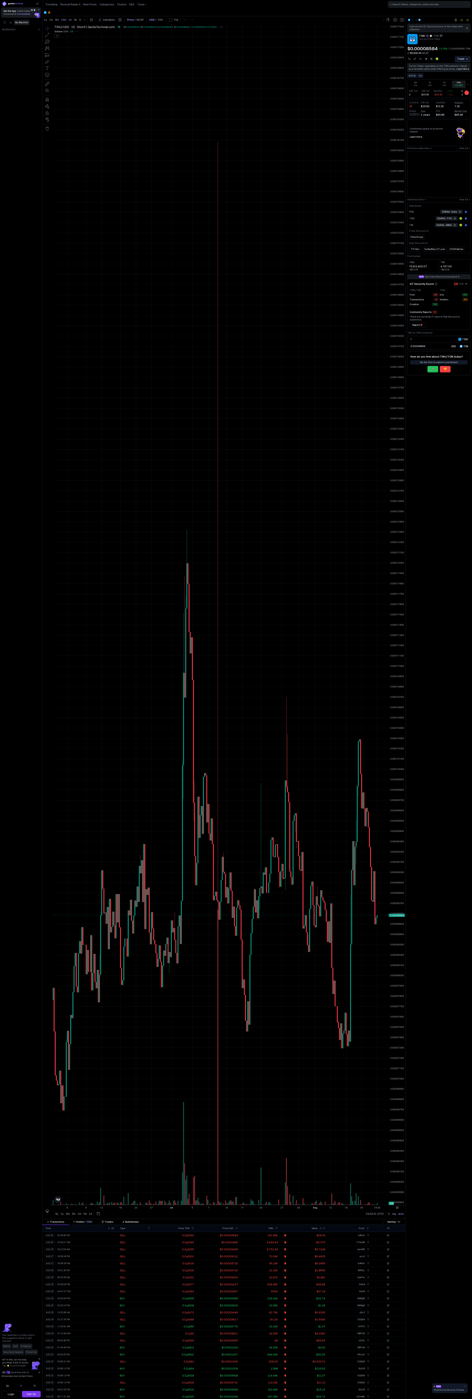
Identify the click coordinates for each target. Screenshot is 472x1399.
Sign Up (31, 1394)
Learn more (463, 69)
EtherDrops (417, 237)
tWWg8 (361, 1298)
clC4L (362, 1340)
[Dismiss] (38, 9)
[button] (109, 1228)
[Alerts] (21, 1385)
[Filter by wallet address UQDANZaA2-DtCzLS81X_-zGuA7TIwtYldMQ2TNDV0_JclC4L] (367, 1340)
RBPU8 (361, 1333)
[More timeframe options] (467, 84)
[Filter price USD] (236, 1228)
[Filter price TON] (192, 1228)
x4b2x (361, 1235)
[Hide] (466, 284)
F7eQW (361, 1242)
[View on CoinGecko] (437, 59)
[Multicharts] (7, 1385)
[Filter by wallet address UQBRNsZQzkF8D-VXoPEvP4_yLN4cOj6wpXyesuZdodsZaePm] (367, 1277)
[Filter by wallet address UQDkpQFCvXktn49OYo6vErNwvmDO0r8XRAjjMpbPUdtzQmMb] (367, 1396)
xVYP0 (361, 1326)
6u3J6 (362, 1368)
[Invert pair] (441, 35)
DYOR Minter (457, 249)
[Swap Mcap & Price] (408, 53)
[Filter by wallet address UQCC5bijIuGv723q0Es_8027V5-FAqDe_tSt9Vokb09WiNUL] (367, 1270)
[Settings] (35, 1385)
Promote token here (418, 148)
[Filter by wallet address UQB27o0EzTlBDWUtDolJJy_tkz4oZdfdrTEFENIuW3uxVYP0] (367, 1326)
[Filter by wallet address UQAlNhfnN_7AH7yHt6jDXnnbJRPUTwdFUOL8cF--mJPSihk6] (367, 1284)
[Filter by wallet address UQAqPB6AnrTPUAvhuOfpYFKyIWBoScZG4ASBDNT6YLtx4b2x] (367, 1235)
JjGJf (362, 1312)
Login (11, 1394)
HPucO (361, 1354)
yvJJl (362, 1256)
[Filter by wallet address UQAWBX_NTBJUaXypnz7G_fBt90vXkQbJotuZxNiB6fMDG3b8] (367, 1319)
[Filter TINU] (276, 1228)
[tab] (55, 1222)
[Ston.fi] (419, 20)
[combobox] (429, 4)
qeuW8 (361, 1249)
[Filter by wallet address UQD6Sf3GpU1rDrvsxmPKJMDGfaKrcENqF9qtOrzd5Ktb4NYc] (367, 1263)
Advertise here (415, 199)
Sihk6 (362, 1284)
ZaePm (361, 1277)
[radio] (453, 346)
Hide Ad (463, 148)
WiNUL (361, 1270)
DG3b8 (361, 1319)
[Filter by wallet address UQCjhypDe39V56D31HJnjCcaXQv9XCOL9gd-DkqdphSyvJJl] (367, 1256)
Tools (141, 4)
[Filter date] (112, 1228)
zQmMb (360, 1396)
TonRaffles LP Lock (434, 249)
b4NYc (361, 1263)
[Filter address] (367, 1228)
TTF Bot (415, 249)
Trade (460, 58)
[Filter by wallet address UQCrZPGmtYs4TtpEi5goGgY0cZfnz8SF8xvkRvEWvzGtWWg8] (367, 1298)
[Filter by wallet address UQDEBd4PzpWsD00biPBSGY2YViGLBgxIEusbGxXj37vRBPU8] (367, 1333)
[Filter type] (149, 1228)
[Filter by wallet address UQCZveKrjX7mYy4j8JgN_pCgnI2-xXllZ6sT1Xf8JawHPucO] (367, 1354)
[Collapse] (37, 3)
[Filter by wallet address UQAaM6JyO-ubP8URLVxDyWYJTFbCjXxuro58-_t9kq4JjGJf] (367, 1312)
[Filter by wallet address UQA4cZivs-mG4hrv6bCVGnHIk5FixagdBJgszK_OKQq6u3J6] (367, 1368)
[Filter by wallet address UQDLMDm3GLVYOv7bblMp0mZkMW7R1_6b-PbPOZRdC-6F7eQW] (367, 1242)
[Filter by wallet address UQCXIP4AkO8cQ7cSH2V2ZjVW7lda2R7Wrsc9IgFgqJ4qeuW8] (367, 1249)
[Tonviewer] (466, 212)
